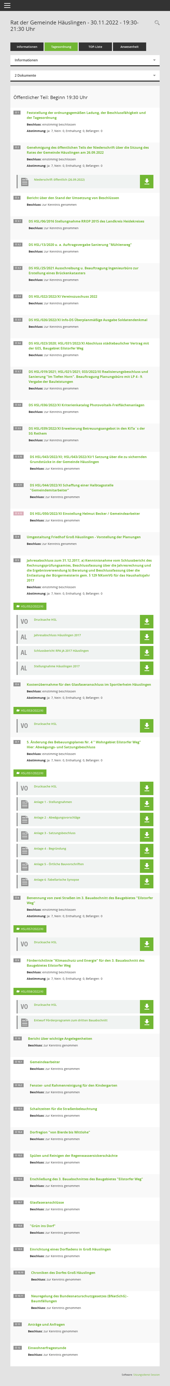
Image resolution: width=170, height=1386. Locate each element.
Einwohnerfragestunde (47, 1348)
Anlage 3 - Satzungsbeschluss (54, 833)
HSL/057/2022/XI (32, 929)
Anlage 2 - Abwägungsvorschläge (57, 817)
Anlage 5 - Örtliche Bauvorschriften (59, 864)
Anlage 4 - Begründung (50, 848)
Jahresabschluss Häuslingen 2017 (57, 635)
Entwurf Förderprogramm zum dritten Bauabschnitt (71, 1020)
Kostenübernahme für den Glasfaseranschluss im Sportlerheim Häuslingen (89, 684)
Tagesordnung (61, 47)
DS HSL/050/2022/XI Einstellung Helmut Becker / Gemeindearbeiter (85, 513)
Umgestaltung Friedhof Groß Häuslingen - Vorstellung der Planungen (84, 537)
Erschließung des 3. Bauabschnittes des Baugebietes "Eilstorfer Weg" (86, 1179)
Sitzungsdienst (146, 1374)
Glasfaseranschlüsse (47, 1202)
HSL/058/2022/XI (32, 991)
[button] (146, 181)
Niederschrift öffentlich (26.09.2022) (59, 179)
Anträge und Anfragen (46, 1324)
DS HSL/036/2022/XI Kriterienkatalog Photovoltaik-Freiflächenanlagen (86, 405)
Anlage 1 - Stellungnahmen (53, 802)
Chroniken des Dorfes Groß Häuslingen (63, 1272)
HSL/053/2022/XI (32, 710)
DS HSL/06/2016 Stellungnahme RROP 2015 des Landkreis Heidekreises (86, 221)
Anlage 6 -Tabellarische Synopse (56, 880)
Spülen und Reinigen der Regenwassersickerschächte (74, 1155)
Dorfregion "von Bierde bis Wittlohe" (60, 1132)
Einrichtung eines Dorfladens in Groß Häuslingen (70, 1249)
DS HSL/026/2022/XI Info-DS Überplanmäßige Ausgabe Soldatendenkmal (88, 320)
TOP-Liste (95, 47)
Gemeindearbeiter (45, 1062)
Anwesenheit (129, 47)
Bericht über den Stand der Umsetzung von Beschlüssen (73, 198)
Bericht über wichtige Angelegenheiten (60, 1038)
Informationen (27, 47)
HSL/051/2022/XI (32, 773)
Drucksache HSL (45, 620)
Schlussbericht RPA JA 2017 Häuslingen (61, 651)
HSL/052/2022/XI (32, 606)
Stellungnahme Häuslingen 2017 (57, 666)
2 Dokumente (25, 75)
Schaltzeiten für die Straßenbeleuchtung (63, 1109)
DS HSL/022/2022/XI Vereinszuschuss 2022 (63, 296)
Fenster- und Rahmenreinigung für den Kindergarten (73, 1085)
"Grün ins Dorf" (43, 1226)
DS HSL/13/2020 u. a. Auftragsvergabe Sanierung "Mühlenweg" (80, 244)
